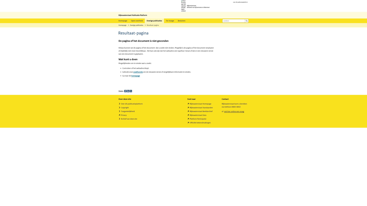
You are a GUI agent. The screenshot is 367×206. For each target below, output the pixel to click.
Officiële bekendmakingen (200, 123)
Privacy (124, 115)
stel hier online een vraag (234, 111)
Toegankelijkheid (128, 111)
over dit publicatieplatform (240, 2)
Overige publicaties (154, 21)
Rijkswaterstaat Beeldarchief (201, 111)
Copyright (125, 108)
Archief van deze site (129, 119)
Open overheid (137, 21)
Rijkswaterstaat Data (198, 115)
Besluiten (181, 21)
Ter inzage (170, 21)
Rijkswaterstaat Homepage (200, 104)
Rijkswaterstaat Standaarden (201, 108)
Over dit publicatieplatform (132, 104)
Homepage (122, 21)
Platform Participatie (198, 119)
